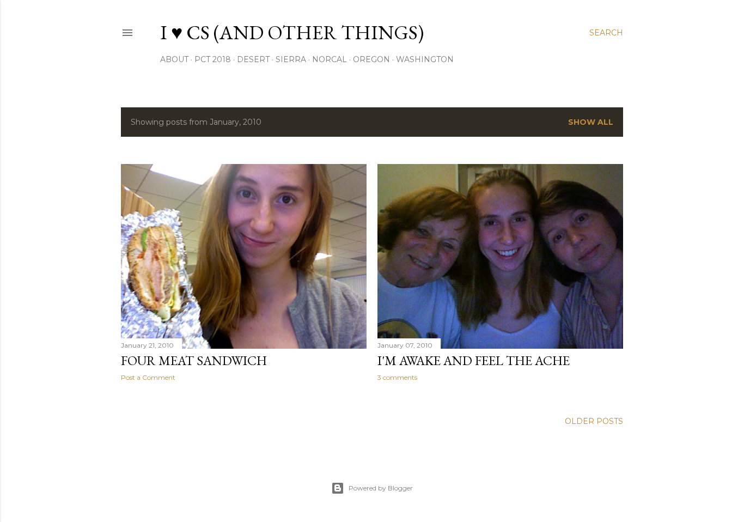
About (174, 59)
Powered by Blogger (381, 488)
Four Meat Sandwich (194, 360)
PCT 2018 (212, 59)
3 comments (397, 377)
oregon (371, 59)
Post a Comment (148, 377)
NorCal (329, 59)
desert (253, 59)
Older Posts (594, 421)
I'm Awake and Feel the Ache (473, 360)
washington (425, 59)
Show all (590, 122)
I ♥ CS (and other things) (292, 32)
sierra (291, 59)
